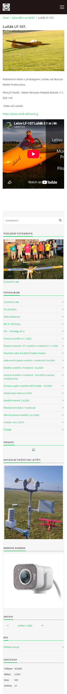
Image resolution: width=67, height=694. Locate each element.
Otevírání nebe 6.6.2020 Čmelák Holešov (25, 353)
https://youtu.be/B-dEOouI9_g (20, 114)
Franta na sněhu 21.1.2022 (17, 338)
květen (21, 625)
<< (7, 625)
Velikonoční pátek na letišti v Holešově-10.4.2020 (29, 360)
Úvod (6, 17)
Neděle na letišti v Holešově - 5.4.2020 (23, 367)
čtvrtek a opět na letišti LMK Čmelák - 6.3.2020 (28, 385)
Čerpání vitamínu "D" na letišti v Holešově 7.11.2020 (31, 345)
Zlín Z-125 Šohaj (12, 324)
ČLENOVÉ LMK (11, 281)
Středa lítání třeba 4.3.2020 (18, 393)
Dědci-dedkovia (12, 316)
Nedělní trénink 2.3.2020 (16, 400)
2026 (29, 625)
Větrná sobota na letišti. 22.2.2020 (21, 415)
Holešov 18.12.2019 (14, 422)
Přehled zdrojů (11, 647)
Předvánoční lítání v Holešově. (20, 407)
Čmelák (7, 429)
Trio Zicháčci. (10, 309)
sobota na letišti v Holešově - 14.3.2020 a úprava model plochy (29, 376)
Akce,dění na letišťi (23, 17)
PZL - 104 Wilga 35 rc (14, 331)
